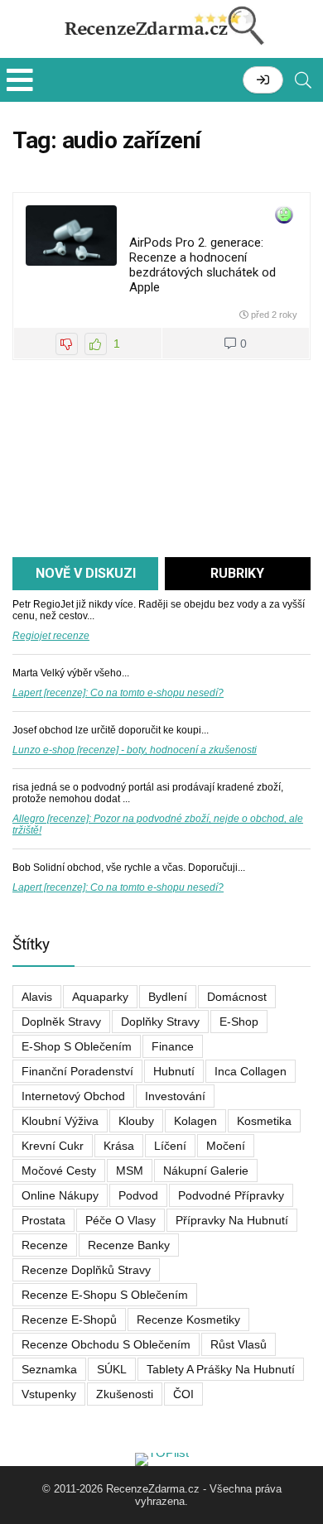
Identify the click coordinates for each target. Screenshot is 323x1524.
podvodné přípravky (231, 1195)
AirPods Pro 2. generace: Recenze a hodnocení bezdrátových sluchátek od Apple (202, 265)
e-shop (238, 1021)
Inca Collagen (251, 1071)
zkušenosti (124, 1394)
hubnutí (174, 1071)
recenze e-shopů (69, 1319)
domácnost (237, 996)
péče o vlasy (120, 1220)
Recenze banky (129, 1245)
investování (175, 1096)
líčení (170, 1145)
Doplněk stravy (61, 1021)
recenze (45, 1245)
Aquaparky (100, 996)
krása (119, 1145)
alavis (37, 996)
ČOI (183, 1394)
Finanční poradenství (77, 1071)
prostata (43, 1220)
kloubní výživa (60, 1120)
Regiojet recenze (50, 636)
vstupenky (49, 1394)
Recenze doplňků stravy (86, 1269)
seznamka (49, 1369)
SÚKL (112, 1369)
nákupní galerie (205, 1170)
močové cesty (59, 1170)
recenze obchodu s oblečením (106, 1344)
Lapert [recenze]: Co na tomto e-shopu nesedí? (118, 693)
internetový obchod (73, 1096)
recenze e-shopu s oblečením (105, 1294)
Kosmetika (264, 1120)
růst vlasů (238, 1344)
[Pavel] (284, 216)
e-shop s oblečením (77, 1046)
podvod (138, 1195)
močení (225, 1145)
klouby (136, 1120)
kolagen (195, 1120)
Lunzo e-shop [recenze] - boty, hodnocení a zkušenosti (134, 750)
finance (173, 1046)
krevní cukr (53, 1145)
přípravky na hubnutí (232, 1220)
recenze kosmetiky (188, 1319)
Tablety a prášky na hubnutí (221, 1369)
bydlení (167, 996)
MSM (129, 1170)
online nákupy (60, 1195)
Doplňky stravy (160, 1021)
